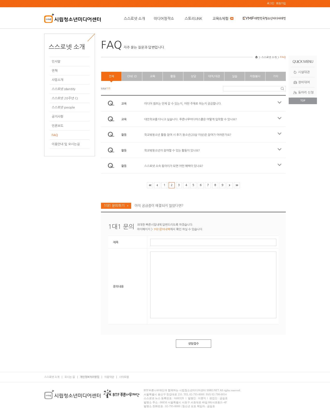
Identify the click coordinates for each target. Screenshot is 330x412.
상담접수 (193, 343)
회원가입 (281, 3)
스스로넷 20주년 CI (65, 98)
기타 (275, 76)
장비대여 (304, 82)
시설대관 (304, 72)
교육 (152, 76)
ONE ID (132, 76)
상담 (193, 76)
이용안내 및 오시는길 (66, 144)
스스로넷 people (63, 107)
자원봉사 (255, 76)
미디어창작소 (164, 18)
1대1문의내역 (161, 229)
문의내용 (118, 286)
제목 (115, 242)
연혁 (54, 70)
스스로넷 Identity (63, 89)
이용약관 (109, 377)
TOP (303, 101)
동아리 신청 (306, 92)
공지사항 (57, 116)
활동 (173, 76)
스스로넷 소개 (134, 18)
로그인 (270, 3)
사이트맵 (124, 377)
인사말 (56, 61)
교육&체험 (220, 18)
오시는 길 (70, 377)
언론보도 (57, 125)
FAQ (55, 135)
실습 (234, 76)
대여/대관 (214, 76)
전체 (111, 76)
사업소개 (57, 79)
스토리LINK (193, 18)
